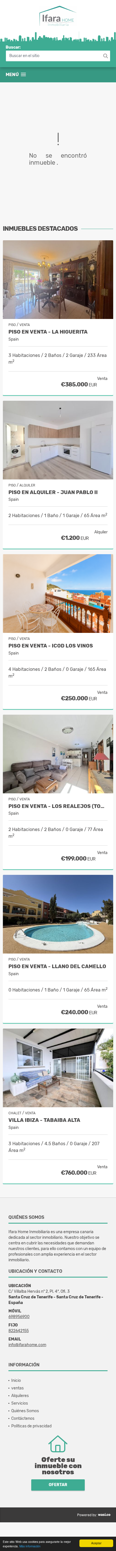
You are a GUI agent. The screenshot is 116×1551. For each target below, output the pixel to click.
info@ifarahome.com (27, 1344)
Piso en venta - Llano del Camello (57, 967)
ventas (17, 1388)
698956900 (19, 1316)
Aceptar (96, 1543)
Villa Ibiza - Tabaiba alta (44, 1120)
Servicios (19, 1403)
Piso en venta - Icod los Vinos (50, 646)
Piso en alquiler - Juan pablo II (53, 492)
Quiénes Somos (25, 1411)
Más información (30, 1546)
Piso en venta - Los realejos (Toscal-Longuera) (58, 806)
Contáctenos (22, 1418)
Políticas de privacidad (31, 1426)
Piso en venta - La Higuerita (48, 332)
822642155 (18, 1330)
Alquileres (20, 1395)
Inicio (16, 1380)
